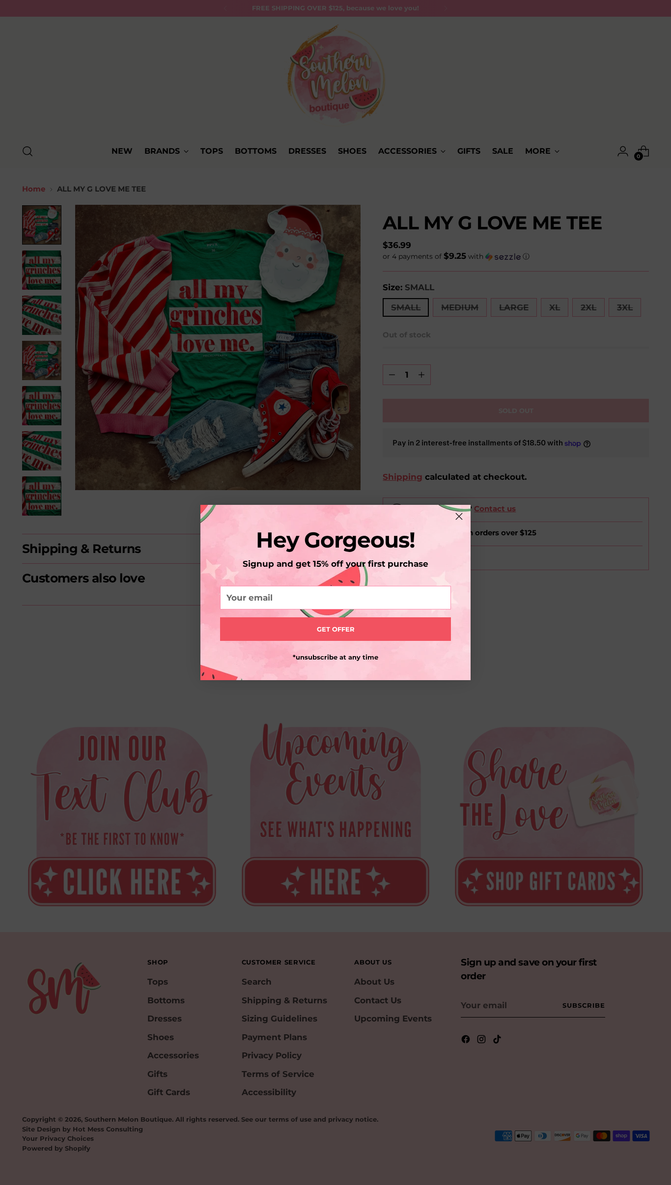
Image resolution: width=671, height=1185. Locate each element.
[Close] (459, 516)
